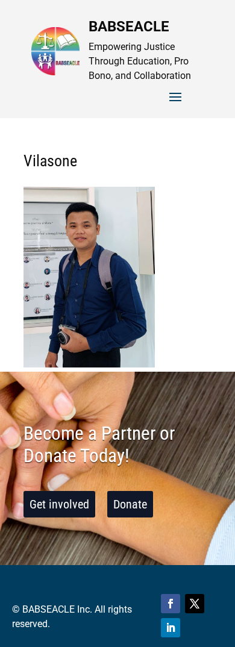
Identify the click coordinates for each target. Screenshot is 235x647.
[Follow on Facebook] (170, 603)
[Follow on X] (194, 603)
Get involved (59, 504)
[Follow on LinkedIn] (170, 627)
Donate (130, 504)
